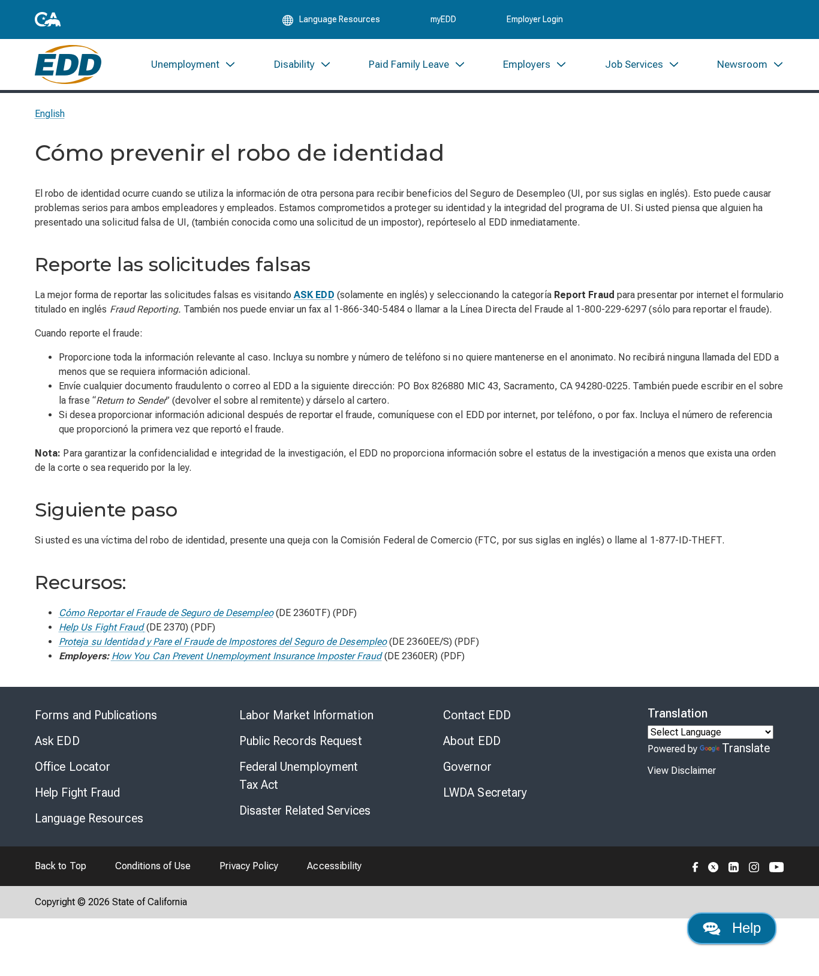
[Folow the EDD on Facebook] (695, 866)
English (50, 113)
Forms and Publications (96, 715)
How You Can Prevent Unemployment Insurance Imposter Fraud (247, 656)
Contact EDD (477, 715)
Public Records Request (300, 741)
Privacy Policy (248, 866)
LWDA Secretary (485, 792)
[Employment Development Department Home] (68, 64)
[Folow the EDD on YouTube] (776, 866)
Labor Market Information (306, 715)
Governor (467, 766)
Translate (746, 748)
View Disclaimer (682, 770)
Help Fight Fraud (78, 792)
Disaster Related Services (305, 810)
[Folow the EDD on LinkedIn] (733, 866)
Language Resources (89, 818)
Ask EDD (57, 741)
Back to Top (60, 866)
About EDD (472, 741)
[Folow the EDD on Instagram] (754, 866)
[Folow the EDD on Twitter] (713, 866)
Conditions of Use (153, 866)
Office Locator (72, 766)
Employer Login (535, 19)
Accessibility (334, 866)
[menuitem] (194, 64)
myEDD (443, 19)
